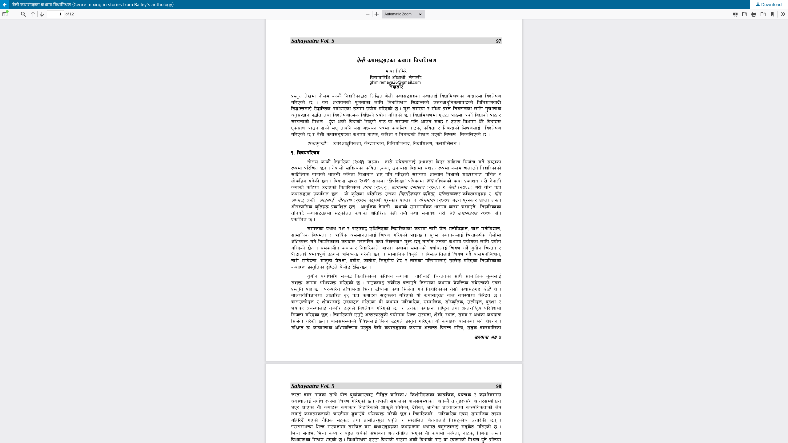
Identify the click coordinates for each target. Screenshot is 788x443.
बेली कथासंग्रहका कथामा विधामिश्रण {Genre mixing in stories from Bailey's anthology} (93, 4)
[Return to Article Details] (4, 4)
